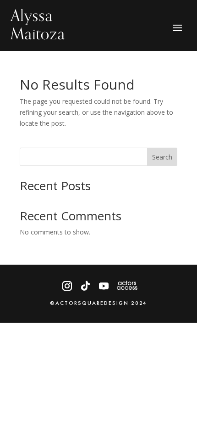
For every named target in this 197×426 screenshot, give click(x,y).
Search (162, 157)
